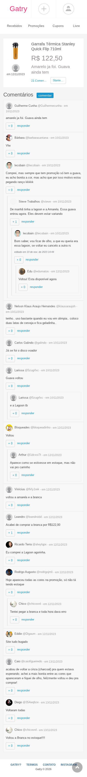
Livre (76, 26)
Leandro (28, 516)
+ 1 (14, 221)
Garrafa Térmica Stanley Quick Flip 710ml (53, 46)
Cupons (58, 26)
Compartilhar (44, 9)
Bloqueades (32, 427)
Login (68, 9)
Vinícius (26, 489)
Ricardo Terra (30, 544)
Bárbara (31, 137)
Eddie (24, 633)
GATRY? (15, 764)
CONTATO (49, 764)
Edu (37, 271)
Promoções (36, 26)
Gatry (18, 9)
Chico (29, 603)
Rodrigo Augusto (33, 572)
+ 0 (10, 126)
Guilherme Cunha (38, 105)
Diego (26, 702)
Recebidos (14, 26)
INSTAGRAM (69, 764)
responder (23, 125)
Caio (28, 661)
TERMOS (32, 764)
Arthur (29, 454)
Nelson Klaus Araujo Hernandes (44, 306)
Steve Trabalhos (34, 201)
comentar (45, 95)
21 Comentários (39, 80)
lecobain (27, 165)
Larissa (26, 370)
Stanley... (58, 80)
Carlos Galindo (30, 342)
